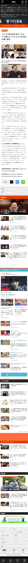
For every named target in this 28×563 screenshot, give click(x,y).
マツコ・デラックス (9, 192)
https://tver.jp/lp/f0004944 (8, 170)
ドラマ (2, 532)
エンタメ (7, 189)
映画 (16, 535)
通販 (2, 546)
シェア (17, 182)
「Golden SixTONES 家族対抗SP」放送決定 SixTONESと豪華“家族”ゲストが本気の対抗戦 (18, 418)
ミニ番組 (3, 542)
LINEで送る (23, 182)
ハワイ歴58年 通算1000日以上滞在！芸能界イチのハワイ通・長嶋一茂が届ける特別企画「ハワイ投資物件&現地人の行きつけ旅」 (18, 410)
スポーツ (3, 539)
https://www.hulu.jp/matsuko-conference (12, 176)
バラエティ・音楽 (5, 535)
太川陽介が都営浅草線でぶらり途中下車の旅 (18, 385)
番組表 (23, 552)
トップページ (5, 552)
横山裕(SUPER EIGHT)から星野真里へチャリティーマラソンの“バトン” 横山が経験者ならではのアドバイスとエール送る (18, 402)
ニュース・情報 (18, 532)
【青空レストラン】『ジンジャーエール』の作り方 (18, 426)
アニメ (16, 539)
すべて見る (13, 264)
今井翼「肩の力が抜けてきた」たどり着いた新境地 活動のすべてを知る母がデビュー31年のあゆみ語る (18, 393)
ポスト (11, 182)
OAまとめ (4, 30)
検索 (14, 552)
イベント (17, 542)
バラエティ (13, 189)
